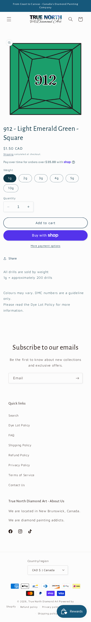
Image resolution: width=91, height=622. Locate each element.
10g (11, 188)
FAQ (11, 435)
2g (25, 178)
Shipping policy (48, 613)
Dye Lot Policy (19, 425)
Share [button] (12, 258)
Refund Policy (18, 455)
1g (10, 178)
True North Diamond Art (43, 601)
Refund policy (29, 606)
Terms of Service (21, 475)
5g (72, 178)
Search (13, 415)
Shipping (8, 154)
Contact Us (16, 485)
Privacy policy (51, 606)
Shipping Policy (19, 445)
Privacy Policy (19, 465)
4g (57, 178)
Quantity (9, 198)
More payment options (46, 245)
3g (41, 178)
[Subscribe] (77, 378)
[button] (9, 19)
